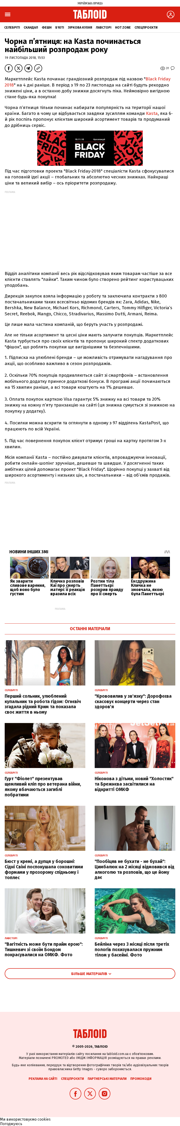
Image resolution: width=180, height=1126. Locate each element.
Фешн (47, 28)
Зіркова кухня (80, 28)
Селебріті (12, 28)
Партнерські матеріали (107, 1079)
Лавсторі (103, 28)
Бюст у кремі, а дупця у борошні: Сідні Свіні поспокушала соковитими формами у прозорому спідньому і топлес (44, 869)
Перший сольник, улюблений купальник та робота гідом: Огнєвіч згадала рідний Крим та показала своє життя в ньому (43, 704)
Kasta (152, 113)
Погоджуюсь (11, 1124)
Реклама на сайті (43, 1079)
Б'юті (59, 28)
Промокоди (140, 1079)
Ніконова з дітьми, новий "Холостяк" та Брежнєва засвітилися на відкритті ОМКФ (134, 784)
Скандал (31, 28)
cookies (44, 1119)
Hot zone (123, 28)
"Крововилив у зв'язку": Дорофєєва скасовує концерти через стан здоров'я (133, 701)
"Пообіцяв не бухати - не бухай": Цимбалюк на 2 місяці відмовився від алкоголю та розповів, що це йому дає (134, 869)
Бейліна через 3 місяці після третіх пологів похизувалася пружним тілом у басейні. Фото (132, 949)
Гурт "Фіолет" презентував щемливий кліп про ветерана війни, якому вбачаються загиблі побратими (43, 786)
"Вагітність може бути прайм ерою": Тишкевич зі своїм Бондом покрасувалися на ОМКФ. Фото (44, 949)
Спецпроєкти (146, 28)
